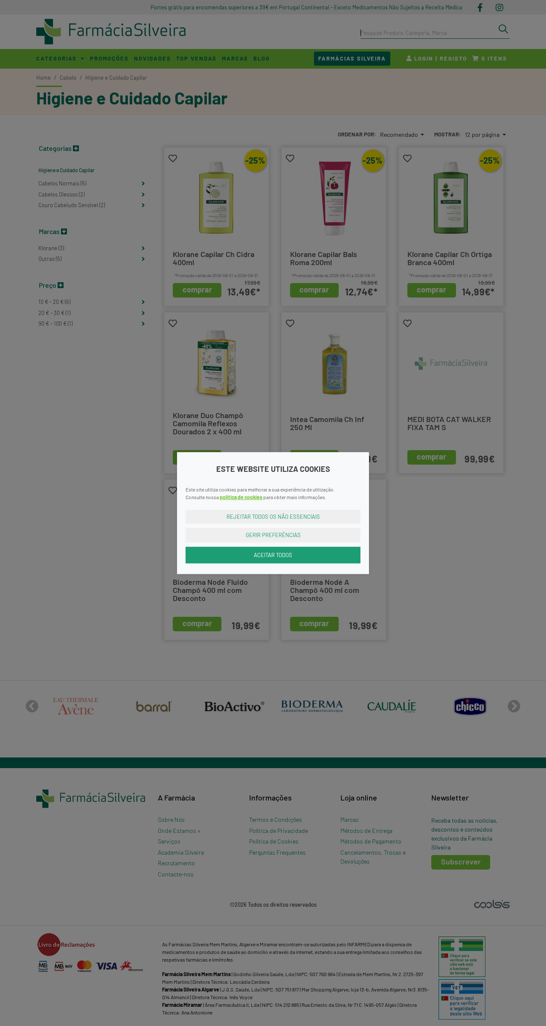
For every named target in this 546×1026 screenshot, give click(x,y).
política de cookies (241, 497)
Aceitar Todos (273, 554)
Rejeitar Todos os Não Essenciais (273, 516)
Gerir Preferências (273, 535)
